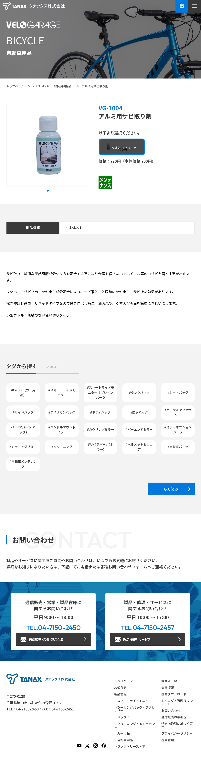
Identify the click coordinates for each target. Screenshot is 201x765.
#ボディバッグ (100, 412)
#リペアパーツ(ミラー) (100, 447)
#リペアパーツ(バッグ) (23, 430)
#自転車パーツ (177, 446)
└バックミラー (125, 717)
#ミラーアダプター (23, 446)
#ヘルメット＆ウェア (139, 447)
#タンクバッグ (139, 392)
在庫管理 (167, 740)
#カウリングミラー (100, 429)
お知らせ (120, 687)
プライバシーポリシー (177, 733)
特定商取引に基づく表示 (177, 725)
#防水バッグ (139, 412)
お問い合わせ (170, 710)
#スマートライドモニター (61, 392)
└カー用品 (122, 733)
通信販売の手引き (173, 717)
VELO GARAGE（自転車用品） (53, 86)
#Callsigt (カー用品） (23, 392)
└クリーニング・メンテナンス (134, 725)
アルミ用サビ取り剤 (95, 86)
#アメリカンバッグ (61, 412)
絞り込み (171, 489)
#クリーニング (61, 446)
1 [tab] (48, 191)
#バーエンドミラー (139, 429)
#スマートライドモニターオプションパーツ (100, 392)
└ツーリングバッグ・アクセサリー (134, 709)
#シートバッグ (177, 392)
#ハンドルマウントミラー (61, 430)
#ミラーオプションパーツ (177, 430)
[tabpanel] (47, 145)
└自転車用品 (123, 740)
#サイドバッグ (23, 412)
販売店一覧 (169, 680)
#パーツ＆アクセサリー (177, 412)
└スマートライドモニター (133, 700)
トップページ (15, 86)
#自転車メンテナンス (23, 464)
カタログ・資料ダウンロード (177, 702)
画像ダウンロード (173, 694)
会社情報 (167, 687)
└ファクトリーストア (129, 746)
